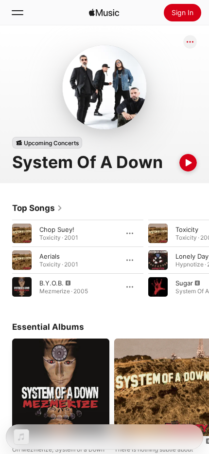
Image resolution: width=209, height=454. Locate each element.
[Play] (188, 162)
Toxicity (186, 229)
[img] (104, 12)
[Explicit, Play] (22, 287)
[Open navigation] (17, 12)
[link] (37, 208)
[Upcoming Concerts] (47, 143)
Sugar (184, 283)
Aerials (49, 256)
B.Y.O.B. (51, 283)
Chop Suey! (56, 229)
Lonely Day (192, 256)
